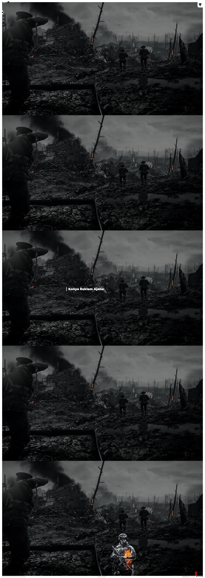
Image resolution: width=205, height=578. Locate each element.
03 (3, 19)
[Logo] (200, 4)
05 (3, 26)
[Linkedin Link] (202, 576)
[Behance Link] (200, 576)
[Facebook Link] (196, 576)
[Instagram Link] (199, 576)
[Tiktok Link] (198, 576)
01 (2, 12)
